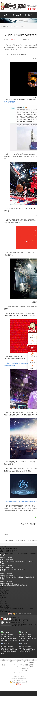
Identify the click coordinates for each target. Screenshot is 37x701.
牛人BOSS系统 (3, 602)
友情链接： (3, 587)
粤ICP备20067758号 (5, 612)
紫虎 (1, 599)
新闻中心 (16, 26)
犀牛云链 (2, 595)
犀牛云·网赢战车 (4, 592)
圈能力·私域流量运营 (5, 607)
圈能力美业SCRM (4, 605)
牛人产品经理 (3, 603)
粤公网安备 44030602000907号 (19, 682)
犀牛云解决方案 (4, 593)
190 (1, 600)
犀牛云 (1, 588)
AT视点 (23, 26)
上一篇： (20, 540)
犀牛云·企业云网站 (4, 590)
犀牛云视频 (3, 597)
